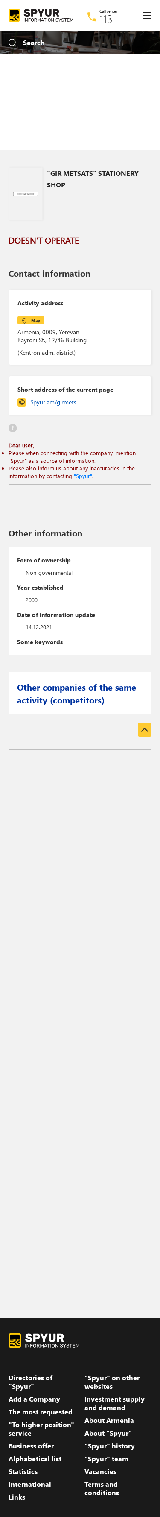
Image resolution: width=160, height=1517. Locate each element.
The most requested (41, 1412)
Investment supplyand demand (114, 1403)
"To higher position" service (41, 1428)
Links (17, 1497)
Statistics (23, 1471)
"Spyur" (83, 475)
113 (106, 18)
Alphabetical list (35, 1458)
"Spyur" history (109, 1446)
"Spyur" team (106, 1458)
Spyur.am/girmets (53, 402)
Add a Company (34, 1399)
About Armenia (109, 1420)
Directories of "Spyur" (30, 1382)
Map (35, 320)
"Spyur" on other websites (112, 1382)
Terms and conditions (101, 1488)
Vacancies (100, 1471)
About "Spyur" (108, 1433)
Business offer (31, 1446)
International (30, 1484)
